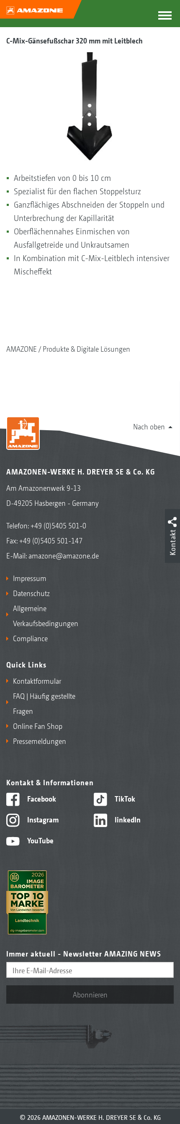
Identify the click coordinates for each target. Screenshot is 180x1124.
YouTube (40, 840)
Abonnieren (90, 994)
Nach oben (149, 426)
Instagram (42, 819)
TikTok (124, 798)
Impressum (29, 577)
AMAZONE (21, 348)
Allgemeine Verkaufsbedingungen (45, 615)
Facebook (41, 798)
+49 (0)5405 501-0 (58, 525)
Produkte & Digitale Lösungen (86, 348)
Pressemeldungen (39, 740)
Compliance (30, 638)
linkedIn (127, 819)
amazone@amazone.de (63, 555)
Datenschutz (31, 592)
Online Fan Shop (37, 725)
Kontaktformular (37, 680)
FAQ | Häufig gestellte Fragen (44, 703)
